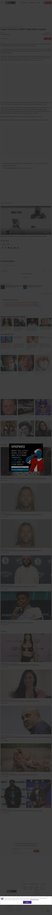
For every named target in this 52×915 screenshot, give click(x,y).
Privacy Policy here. (34, 899)
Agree (27, 902)
